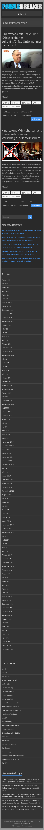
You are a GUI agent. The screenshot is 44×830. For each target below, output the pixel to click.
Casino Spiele (7, 691)
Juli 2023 (5, 397)
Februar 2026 (6, 302)
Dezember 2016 (7, 562)
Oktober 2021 (7, 416)
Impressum (28, 826)
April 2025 (5, 336)
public (4, 740)
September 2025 (8, 321)
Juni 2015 (5, 627)
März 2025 (5, 340)
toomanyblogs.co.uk (9, 759)
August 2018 (6, 495)
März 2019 (5, 472)
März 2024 (5, 374)
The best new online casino (12, 756)
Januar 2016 (6, 600)
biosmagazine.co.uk (9, 680)
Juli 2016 (5, 578)
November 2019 (7, 457)
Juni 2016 (5, 581)
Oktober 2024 (7, 351)
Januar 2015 (6, 645)
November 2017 (7, 525)
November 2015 (7, 608)
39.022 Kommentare (20, 205)
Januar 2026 (6, 306)
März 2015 (5, 638)
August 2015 (6, 619)
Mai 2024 (5, 367)
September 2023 (8, 389)
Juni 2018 (5, 502)
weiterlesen (36, 119)
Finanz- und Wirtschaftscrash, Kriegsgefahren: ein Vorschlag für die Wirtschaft (22, 134)
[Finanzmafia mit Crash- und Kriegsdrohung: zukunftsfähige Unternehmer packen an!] (22, 50)
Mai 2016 (5, 585)
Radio (18, 826)
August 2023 (6, 393)
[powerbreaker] (22, 5)
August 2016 (6, 574)
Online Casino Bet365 (10, 733)
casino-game (6, 695)
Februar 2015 (6, 642)
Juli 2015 (5, 623)
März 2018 (5, 514)
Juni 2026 (5, 287)
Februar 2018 (6, 517)
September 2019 (8, 465)
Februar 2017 (6, 555)
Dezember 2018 (7, 480)
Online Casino (7, 729)
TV (11, 115)
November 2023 (7, 385)
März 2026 (5, 299)
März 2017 (5, 551)
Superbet (5, 752)
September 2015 (8, 615)
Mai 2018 (5, 506)
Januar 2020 (6, 453)
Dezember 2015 (7, 604)
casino (4, 684)
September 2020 (8, 446)
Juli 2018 (5, 498)
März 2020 (5, 449)
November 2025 (7, 314)
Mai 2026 (5, 291)
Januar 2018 (6, 521)
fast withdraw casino (9, 703)
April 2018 (5, 510)
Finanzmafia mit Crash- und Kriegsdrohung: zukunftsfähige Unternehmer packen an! (22, 39)
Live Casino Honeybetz (10, 710)
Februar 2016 (6, 596)
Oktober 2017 (7, 529)
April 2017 (5, 547)
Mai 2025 (5, 333)
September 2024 (8, 355)
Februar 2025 (6, 344)
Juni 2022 (5, 408)
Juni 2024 (5, 363)
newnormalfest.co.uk (9, 725)
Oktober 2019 (7, 461)
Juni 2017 (5, 540)
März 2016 (5, 593)
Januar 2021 (6, 438)
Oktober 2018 (7, 487)
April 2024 (5, 370)
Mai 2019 (5, 468)
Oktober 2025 (7, 318)
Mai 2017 (5, 544)
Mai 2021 (5, 427)
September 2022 (8, 404)
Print (7, 115)
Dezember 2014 (7, 649)
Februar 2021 (6, 434)
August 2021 (6, 419)
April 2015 (5, 634)
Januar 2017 (6, 559)
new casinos (6, 722)
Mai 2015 (5, 630)
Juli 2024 (5, 359)
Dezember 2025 (7, 310)
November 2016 (7, 566)
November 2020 (7, 442)
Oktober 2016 (7, 570)
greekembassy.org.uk (9, 707)
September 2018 (8, 491)
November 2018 (7, 483)
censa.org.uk (6, 699)
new (3, 718)
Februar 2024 (6, 378)
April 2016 (5, 589)
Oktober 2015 (7, 611)
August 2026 (6, 280)
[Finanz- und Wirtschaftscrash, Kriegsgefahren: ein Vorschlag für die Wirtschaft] (22, 143)
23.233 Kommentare (23, 115)
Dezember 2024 (7, 348)
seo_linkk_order (7, 744)
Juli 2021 (5, 423)
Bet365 (4, 676)
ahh (3, 673)
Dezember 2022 (7, 400)
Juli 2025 (5, 329)
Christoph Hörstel (11, 112)
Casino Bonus (7, 688)
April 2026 (5, 295)
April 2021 (5, 431)
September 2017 (8, 532)
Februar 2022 (6, 412)
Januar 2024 (6, 382)
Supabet (5, 748)
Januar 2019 (6, 476)
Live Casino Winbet (9, 714)
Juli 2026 (5, 284)
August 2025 (6, 325)
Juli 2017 (5, 536)
